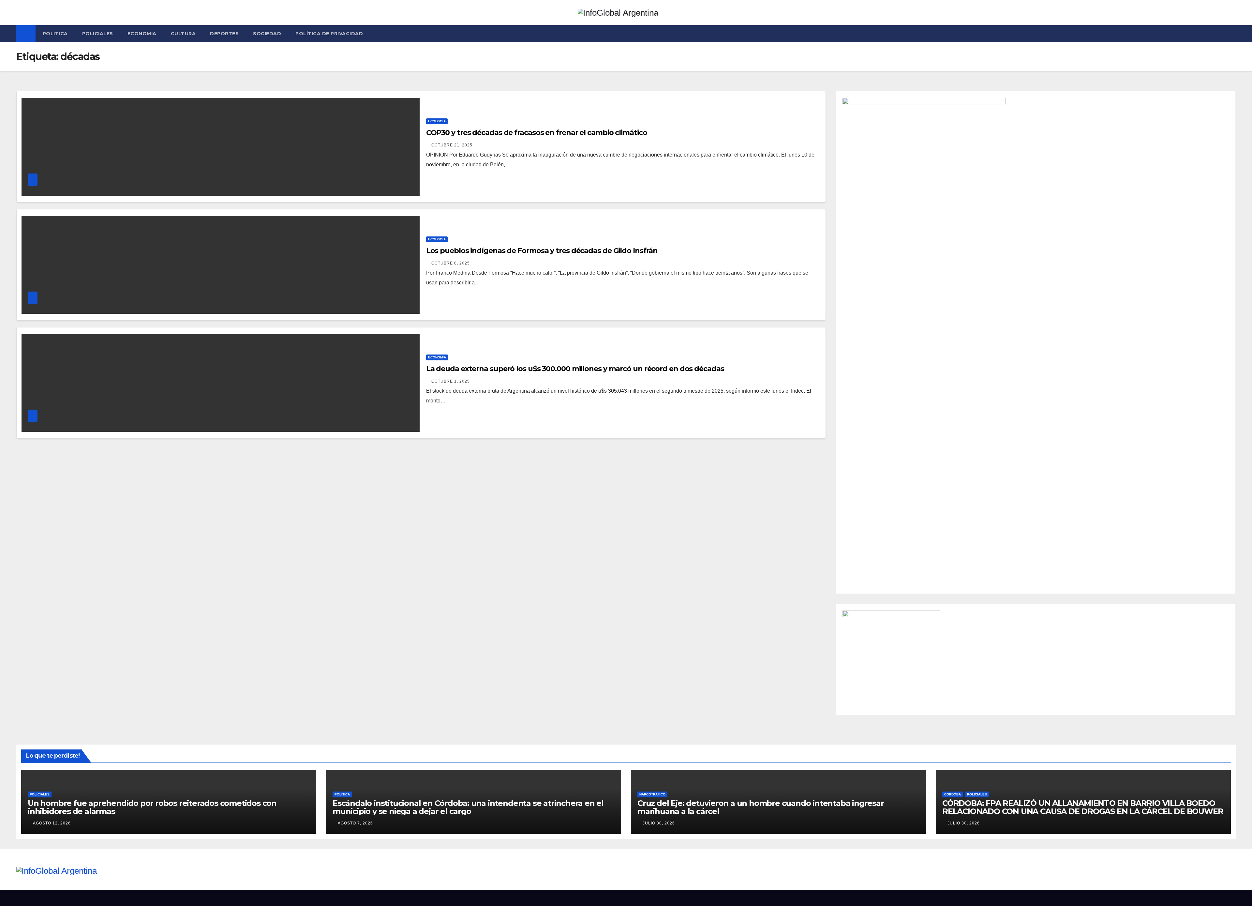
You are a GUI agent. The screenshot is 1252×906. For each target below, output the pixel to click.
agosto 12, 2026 (52, 823)
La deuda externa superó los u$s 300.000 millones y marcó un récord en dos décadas (575, 368)
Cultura (183, 34)
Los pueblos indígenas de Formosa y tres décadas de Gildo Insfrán (542, 250)
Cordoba (952, 794)
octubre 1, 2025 (450, 381)
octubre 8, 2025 (450, 263)
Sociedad (267, 34)
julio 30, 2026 (659, 823)
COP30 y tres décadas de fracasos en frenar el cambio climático (536, 132)
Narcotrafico (652, 794)
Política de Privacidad (329, 34)
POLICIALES (97, 34)
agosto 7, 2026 (355, 823)
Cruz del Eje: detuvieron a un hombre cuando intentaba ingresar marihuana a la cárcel (760, 807)
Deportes (224, 34)
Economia (141, 34)
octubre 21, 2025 (451, 145)
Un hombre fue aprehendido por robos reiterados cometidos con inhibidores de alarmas (152, 807)
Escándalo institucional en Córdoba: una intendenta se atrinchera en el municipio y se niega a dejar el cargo (468, 807)
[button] (1231, 33)
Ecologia (437, 121)
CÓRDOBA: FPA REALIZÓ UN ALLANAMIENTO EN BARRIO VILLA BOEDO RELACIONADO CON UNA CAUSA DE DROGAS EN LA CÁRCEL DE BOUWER (1082, 807)
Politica (55, 34)
